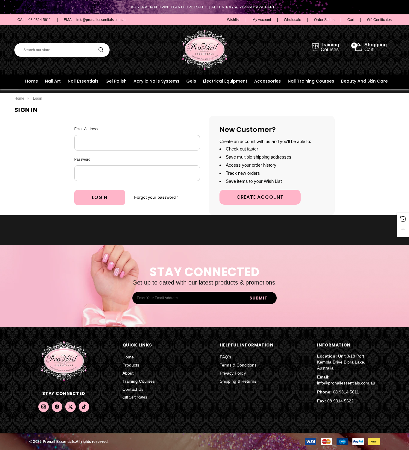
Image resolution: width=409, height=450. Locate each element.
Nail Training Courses (311, 81)
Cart (350, 20)
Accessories (267, 81)
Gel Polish (116, 81)
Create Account (260, 197)
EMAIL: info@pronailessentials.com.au (95, 20)
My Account (261, 20)
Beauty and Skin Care (364, 81)
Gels (191, 81)
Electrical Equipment (225, 81)
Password (82, 159)
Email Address (86, 129)
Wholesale (292, 20)
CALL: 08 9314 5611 (34, 20)
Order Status (324, 20)
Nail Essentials (83, 81)
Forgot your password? (156, 197)
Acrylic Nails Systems (156, 81)
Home (31, 81)
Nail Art (53, 81)
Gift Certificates (379, 20)
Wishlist (233, 20)
